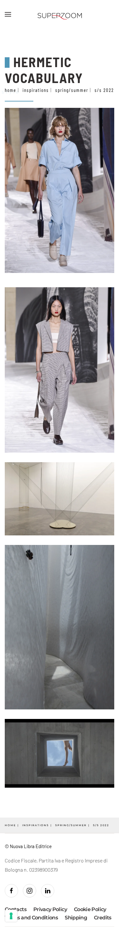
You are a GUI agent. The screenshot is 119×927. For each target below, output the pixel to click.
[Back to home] (59, 14)
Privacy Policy (50, 909)
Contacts (15, 909)
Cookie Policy (90, 909)
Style (11, 91)
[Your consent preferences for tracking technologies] (11, 916)
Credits (102, 917)
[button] (8, 14)
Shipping (76, 917)
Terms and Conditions (31, 917)
